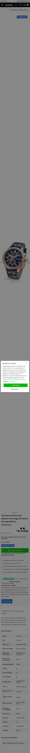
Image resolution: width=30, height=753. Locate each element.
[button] (15, 389)
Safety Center (21, 379)
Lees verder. (12, 381)
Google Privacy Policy (8, 379)
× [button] (26, 362)
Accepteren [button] (15, 385)
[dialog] (15, 376)
